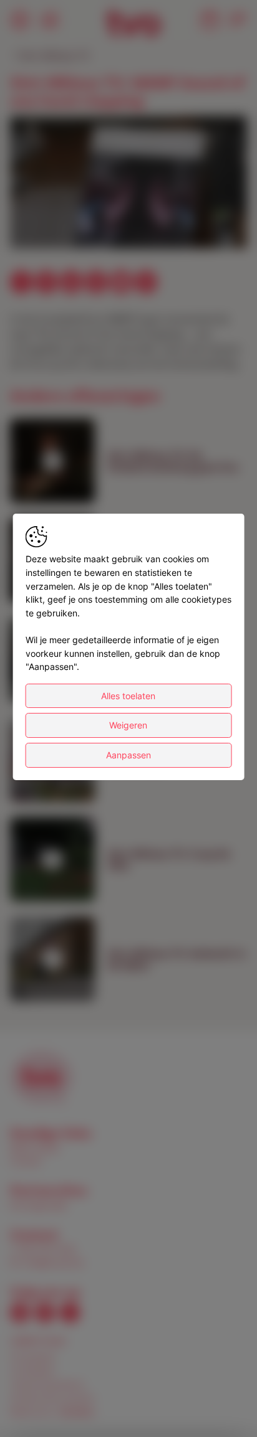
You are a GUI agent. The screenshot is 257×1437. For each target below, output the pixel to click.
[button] (130, 184)
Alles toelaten (128, 695)
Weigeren (128, 725)
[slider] (128, 209)
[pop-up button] (207, 228)
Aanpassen (128, 755)
